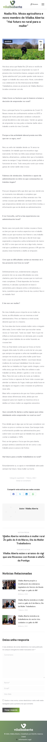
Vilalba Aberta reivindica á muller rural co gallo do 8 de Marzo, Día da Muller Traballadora (31, 603)
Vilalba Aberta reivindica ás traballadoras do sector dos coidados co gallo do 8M (29, 619)
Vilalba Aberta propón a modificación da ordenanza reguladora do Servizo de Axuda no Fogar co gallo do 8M (30, 585)
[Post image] (9, 584)
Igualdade (8, 41)
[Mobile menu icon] (43, 4)
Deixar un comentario (23, 481)
